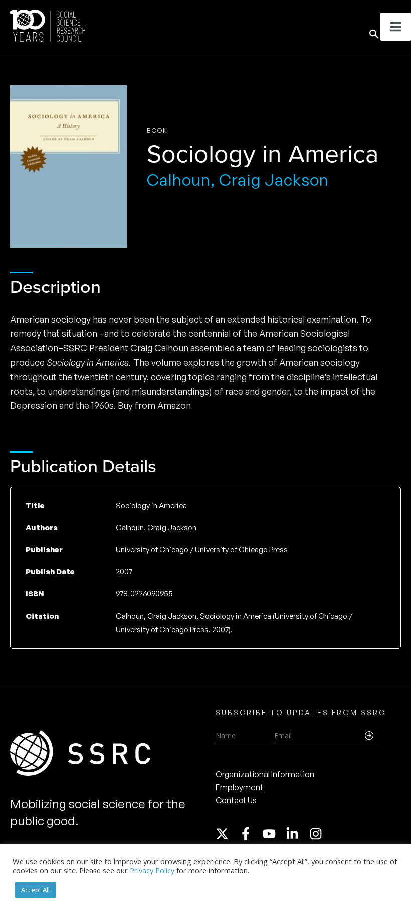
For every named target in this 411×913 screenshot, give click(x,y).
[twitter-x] (227, 833)
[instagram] (317, 833)
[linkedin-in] (297, 833)
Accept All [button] (35, 889)
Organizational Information (265, 774)
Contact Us (236, 800)
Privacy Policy (152, 870)
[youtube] (274, 833)
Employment (239, 787)
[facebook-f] (250, 833)
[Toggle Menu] (395, 27)
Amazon (174, 405)
